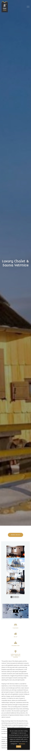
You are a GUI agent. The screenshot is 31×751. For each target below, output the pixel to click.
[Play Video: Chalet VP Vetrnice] (15, 611)
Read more (22, 743)
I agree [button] (18, 746)
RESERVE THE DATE (15, 534)
